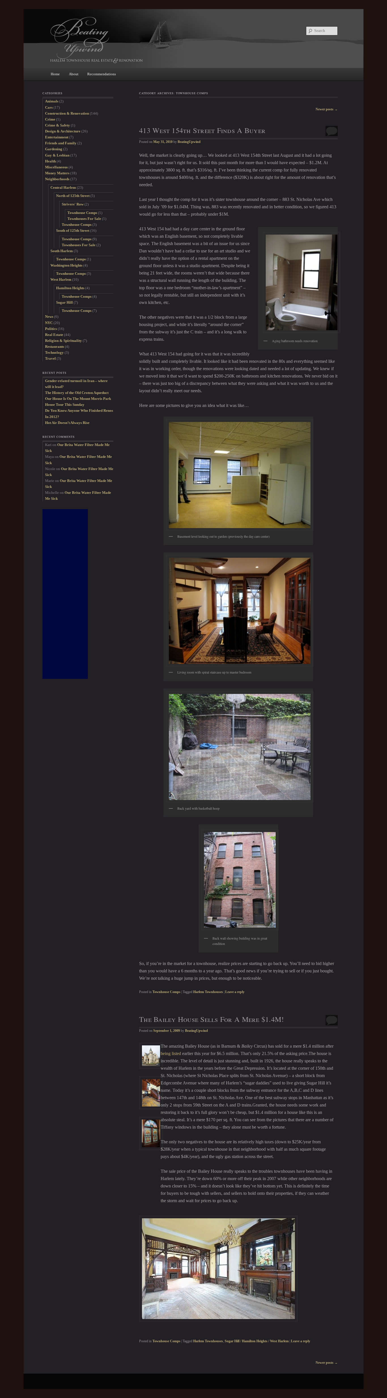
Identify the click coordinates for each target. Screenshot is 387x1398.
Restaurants (54, 346)
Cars (49, 107)
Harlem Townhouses (208, 992)
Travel (50, 358)
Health (50, 161)
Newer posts (327, 109)
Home (55, 74)
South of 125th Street (72, 230)
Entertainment (56, 137)
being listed (171, 1053)
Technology (54, 352)
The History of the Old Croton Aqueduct (77, 393)
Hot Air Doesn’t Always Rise (67, 423)
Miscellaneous (56, 167)
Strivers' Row (73, 204)
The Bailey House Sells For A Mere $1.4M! (211, 1019)
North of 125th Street (73, 196)
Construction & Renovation (67, 113)
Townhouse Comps (166, 992)
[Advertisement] (65, 594)
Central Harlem (63, 187)
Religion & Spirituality (63, 340)
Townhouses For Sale (84, 218)
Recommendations (101, 74)
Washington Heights (66, 265)
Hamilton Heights (70, 288)
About (73, 74)
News (49, 316)
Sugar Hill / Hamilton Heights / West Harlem (257, 1341)
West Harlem (60, 279)
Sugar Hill (64, 302)
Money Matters (57, 173)
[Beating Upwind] (155, 39)
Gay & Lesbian (57, 155)
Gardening (53, 149)
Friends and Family (60, 143)
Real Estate (54, 335)
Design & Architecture (62, 131)
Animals (51, 101)
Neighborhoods (57, 179)
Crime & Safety (57, 125)
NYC (49, 323)
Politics (51, 329)
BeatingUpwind (189, 142)
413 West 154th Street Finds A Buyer (202, 130)
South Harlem (61, 251)
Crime (50, 119)
